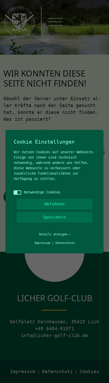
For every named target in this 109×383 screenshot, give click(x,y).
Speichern (54, 217)
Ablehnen (54, 204)
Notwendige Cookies (42, 192)
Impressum (42, 243)
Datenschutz (65, 243)
